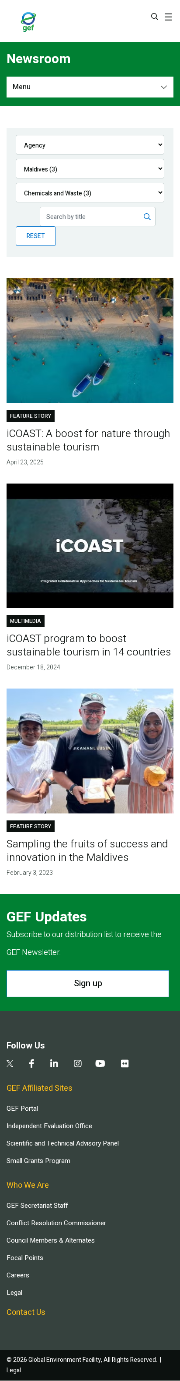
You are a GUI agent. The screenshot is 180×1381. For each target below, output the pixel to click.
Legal (14, 1292)
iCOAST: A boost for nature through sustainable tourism (88, 440)
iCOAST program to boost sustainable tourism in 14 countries (89, 645)
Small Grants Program (38, 1161)
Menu (22, 87)
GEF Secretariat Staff (37, 1205)
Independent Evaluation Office (49, 1126)
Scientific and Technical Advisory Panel (63, 1143)
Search (154, 16)
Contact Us (26, 1312)
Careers (18, 1275)
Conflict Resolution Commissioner (56, 1223)
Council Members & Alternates (51, 1240)
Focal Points (25, 1258)
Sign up (88, 983)
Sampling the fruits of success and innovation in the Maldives (87, 851)
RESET (36, 236)
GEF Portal (22, 1108)
